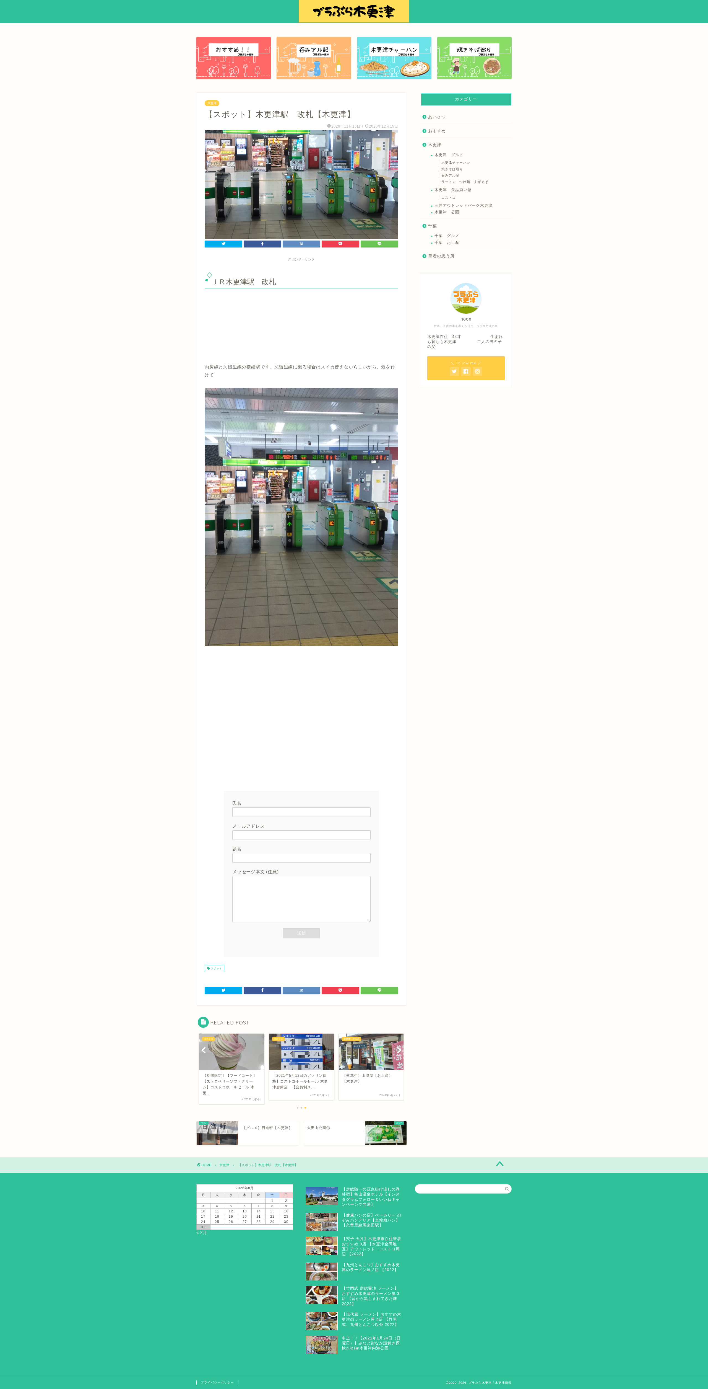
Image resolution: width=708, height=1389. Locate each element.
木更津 (212, 103)
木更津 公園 (446, 212)
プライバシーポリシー (217, 1382)
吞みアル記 (450, 175)
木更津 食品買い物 (453, 190)
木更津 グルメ (449, 155)
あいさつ (437, 116)
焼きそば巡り (452, 169)
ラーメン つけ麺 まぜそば (464, 182)
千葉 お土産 (446, 243)
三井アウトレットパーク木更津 (463, 205)
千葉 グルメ (446, 236)
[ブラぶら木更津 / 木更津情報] (354, 21)
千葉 (432, 225)
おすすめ (437, 130)
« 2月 (201, 1232)
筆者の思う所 (441, 256)
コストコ (448, 198)
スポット (216, 968)
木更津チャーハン (455, 163)
